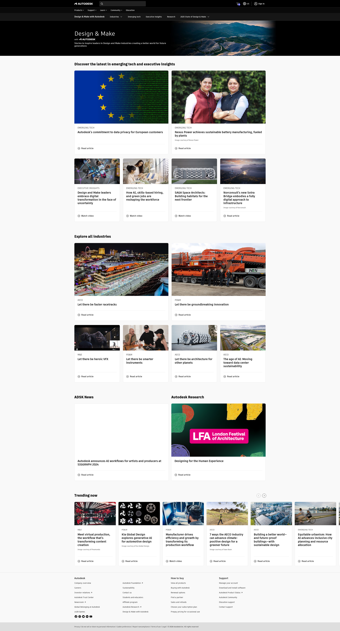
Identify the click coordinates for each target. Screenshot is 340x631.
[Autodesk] (83, 4)
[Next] (264, 496)
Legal (164, 627)
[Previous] (259, 496)
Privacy (77, 627)
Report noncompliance (141, 627)
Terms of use (156, 627)
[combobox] (122, 3)
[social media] (83, 616)
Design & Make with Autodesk (89, 16)
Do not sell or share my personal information (98, 627)
